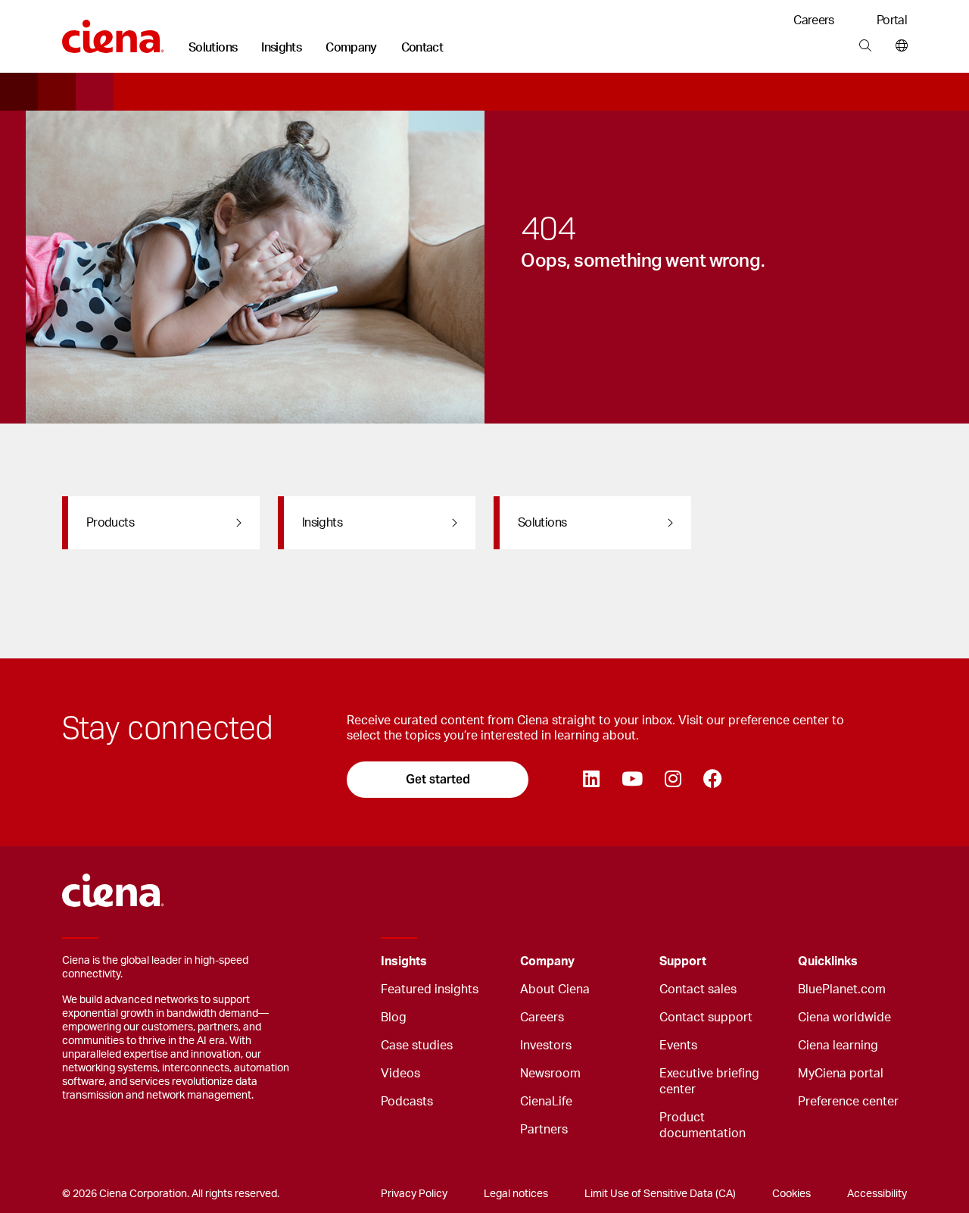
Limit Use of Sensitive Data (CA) (660, 1194)
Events (678, 1045)
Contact (422, 48)
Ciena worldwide (844, 1017)
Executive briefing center (709, 1082)
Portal (892, 20)
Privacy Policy (414, 1194)
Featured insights (429, 989)
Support (682, 961)
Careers (813, 20)
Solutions (213, 48)
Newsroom (550, 1074)
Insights (281, 48)
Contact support (705, 1017)
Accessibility (877, 1194)
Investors (546, 1045)
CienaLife (546, 1102)
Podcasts (407, 1102)
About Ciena (555, 989)
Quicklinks (828, 961)
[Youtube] (632, 779)
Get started (438, 779)
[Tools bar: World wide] (898, 46)
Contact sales (698, 989)
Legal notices (516, 1194)
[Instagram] (673, 779)
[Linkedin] (591, 779)
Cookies (791, 1194)
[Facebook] (712, 779)
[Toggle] (485, 962)
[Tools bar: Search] (865, 46)
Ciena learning (838, 1045)
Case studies (417, 1045)
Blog (394, 1017)
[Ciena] (113, 31)
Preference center (848, 1102)
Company (351, 48)
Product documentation (702, 1125)
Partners (544, 1130)
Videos (400, 1074)
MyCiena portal (840, 1074)
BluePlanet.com (842, 989)
